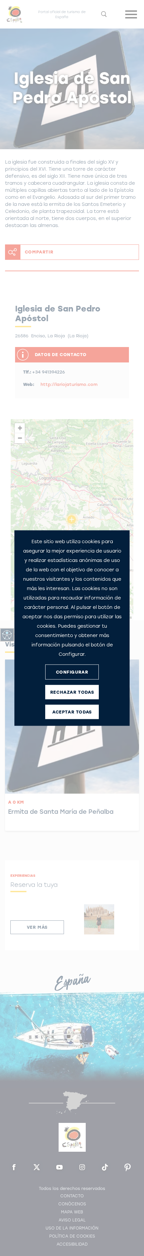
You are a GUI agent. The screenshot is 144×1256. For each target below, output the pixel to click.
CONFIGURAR (72, 671)
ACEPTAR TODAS (72, 711)
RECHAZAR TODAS (72, 691)
